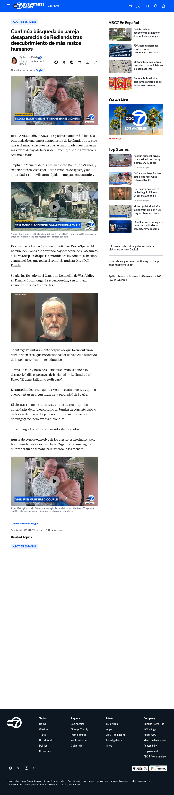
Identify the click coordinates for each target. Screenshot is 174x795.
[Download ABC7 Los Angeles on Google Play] (158, 768)
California (76, 745)
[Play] (136, 119)
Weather (44, 729)
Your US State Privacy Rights (81, 781)
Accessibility (151, 745)
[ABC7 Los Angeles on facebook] (10, 768)
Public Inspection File (140, 781)
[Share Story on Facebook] (56, 62)
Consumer (45, 751)
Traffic (42, 734)
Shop (109, 745)
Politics (43, 745)
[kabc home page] (14, 722)
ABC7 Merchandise (155, 756)
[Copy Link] (95, 62)
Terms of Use (102, 781)
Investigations (114, 740)
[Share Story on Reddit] (72, 62)
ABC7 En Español (116, 734)
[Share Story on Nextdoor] (79, 62)
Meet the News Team (155, 740)
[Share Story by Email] (87, 62)
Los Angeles (77, 724)
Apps (109, 729)
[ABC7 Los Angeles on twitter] (18, 768)
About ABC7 (151, 734)
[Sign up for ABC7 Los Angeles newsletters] (34, 768)
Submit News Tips (154, 724)
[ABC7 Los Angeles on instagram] (26, 768)
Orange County (79, 729)
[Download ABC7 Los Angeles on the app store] (140, 768)
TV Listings (150, 729)
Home (42, 724)
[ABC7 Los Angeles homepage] (28, 6)
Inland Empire (78, 734)
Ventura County (80, 740)
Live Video (112, 724)
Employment (151, 751)
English (39, 70)
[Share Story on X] (64, 62)
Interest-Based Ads (119, 781)
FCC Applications (14, 784)
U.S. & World (46, 740)
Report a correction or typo (24, 523)
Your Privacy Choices (31, 781)
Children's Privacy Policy (54, 781)
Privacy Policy (13, 781)
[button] (8, 5)
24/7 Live (53, 6)
